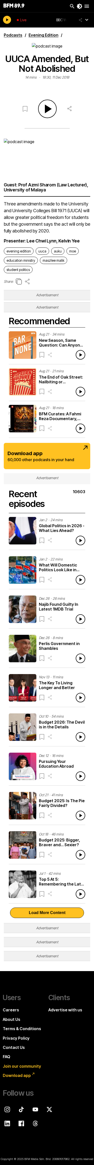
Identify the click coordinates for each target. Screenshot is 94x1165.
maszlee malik (53, 260)
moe (72, 251)
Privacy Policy (16, 1038)
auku (58, 251)
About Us (11, 1019)
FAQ (6, 1056)
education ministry (21, 260)
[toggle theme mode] (79, 6)
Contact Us (14, 1047)
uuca (42, 251)
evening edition (19, 251)
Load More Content (47, 913)
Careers (11, 1009)
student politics (18, 269)
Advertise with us (65, 1009)
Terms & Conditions (22, 1028)
